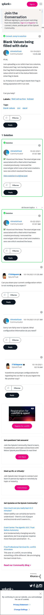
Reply (10, 125)
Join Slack (22, 457)
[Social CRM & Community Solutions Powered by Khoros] (35, 575)
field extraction (18, 99)
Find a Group (22, 488)
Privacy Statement (20, 605)
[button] (39, 36)
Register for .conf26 (22, 426)
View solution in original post (16, 176)
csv (18, 108)
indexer (30, 99)
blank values (9, 108)
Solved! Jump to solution (16, 36)
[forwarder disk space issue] (41, 207)
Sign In (32, 4)
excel (25, 108)
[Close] (40, 593)
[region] (22, 602)
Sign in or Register (28, 23)
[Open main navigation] (40, 4)
